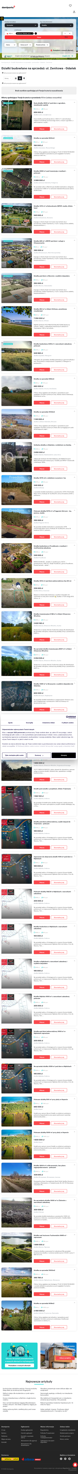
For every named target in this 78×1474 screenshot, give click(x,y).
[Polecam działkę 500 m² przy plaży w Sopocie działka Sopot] (16, 1112)
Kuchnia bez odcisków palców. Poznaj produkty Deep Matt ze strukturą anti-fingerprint (20, 1389)
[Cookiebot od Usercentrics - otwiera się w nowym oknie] (67, 717)
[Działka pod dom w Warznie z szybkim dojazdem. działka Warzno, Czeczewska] (16, 288)
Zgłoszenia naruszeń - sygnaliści (47, 1441)
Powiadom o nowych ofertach (63, 50)
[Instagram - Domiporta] (65, 1459)
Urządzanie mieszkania (67, 1430)
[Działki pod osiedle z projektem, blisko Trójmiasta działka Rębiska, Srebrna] (16, 801)
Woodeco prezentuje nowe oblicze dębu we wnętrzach (56, 1389)
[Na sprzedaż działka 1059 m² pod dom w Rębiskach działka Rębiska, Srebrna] (16, 1078)
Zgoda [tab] (10, 722)
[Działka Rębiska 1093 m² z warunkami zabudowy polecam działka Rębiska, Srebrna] (16, 1009)
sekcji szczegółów (8, 746)
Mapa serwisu (6, 1439)
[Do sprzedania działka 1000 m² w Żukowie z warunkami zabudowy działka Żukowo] (16, 1212)
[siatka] (16, 78)
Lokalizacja (17, 30)
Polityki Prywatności (73, 1469)
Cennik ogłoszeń (26, 1433)
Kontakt (4, 1442)
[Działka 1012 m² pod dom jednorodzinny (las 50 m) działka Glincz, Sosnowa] (16, 593)
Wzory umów (64, 1439)
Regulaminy (44, 1430)
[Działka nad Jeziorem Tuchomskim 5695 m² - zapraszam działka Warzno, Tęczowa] (16, 1247)
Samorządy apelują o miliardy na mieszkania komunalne (56, 1394)
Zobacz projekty (65, 1358)
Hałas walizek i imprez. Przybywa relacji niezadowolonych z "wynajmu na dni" (54, 1410)
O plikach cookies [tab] (68, 722)
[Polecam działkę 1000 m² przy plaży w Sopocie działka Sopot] (16, 1145)
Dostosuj (38, 755)
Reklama (4, 1436)
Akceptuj (64, 755)
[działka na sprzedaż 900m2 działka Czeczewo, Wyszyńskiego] (16, 150)
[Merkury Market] (10, 1459)
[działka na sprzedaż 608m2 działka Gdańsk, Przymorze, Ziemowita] (16, 1315)
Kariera (3, 1433)
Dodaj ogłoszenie (27, 1430)
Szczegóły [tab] (29, 722)
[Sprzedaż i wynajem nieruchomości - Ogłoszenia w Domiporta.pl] (8, 7)
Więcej (41, 129)
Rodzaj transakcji (10, 21)
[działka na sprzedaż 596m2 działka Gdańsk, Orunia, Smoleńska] (16, 391)
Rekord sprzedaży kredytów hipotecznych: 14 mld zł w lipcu (56, 1403)
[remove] (32, 33)
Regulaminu (67, 1468)
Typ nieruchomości (46, 21)
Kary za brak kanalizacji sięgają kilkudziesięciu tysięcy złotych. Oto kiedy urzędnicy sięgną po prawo (20, 1404)
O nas (3, 1430)
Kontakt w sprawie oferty (27, 1437)
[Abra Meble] (31, 1459)
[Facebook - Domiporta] (61, 1459)
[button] (2, 18)
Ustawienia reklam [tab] (48, 722)
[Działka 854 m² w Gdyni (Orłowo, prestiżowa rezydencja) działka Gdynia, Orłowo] (16, 321)
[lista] (20, 78)
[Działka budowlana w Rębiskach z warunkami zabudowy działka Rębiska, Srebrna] (16, 939)
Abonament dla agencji (29, 1441)
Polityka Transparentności (46, 1437)
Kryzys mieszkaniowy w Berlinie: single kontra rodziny (19, 1399)
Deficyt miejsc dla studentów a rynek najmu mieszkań (18, 1394)
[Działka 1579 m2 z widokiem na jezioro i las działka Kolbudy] (16, 490)
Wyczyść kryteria (38, 57)
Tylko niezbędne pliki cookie (14, 755)
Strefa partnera (65, 1436)
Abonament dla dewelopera (26, 1444)
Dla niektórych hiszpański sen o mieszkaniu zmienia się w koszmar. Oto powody (55, 1399)
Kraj (6, 30)
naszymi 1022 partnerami (16, 732)
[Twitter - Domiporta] (69, 1459)
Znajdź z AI (66, 56)
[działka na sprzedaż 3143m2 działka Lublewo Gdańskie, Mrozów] (16, 424)
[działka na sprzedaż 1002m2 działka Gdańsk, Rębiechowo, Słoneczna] (16, 1282)
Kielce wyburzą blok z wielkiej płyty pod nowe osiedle (19, 1410)
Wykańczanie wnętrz (67, 1433)
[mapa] (24, 78)
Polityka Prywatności (47, 1433)
